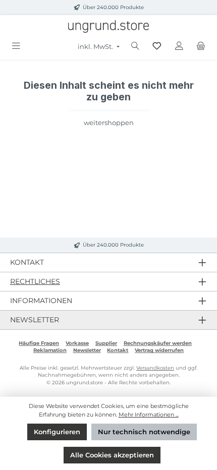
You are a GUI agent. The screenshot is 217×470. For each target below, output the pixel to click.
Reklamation (50, 350)
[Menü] (16, 46)
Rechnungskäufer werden (158, 343)
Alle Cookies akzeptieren (112, 455)
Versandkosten (155, 368)
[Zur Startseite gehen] (108, 26)
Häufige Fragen (39, 343)
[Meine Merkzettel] (157, 46)
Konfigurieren (57, 432)
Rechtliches (35, 281)
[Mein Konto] (179, 46)
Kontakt (117, 350)
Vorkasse (77, 343)
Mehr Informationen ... (149, 414)
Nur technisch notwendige (144, 432)
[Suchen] (135, 46)
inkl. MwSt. (96, 46)
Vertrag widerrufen (159, 350)
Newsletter (87, 350)
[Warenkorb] (201, 46)
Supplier (106, 343)
